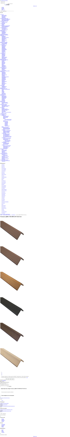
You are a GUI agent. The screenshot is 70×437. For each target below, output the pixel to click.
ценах (27, 377)
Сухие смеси (3, 424)
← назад (2, 400)
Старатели (3, 432)
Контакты (3, 8)
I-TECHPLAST (4, 380)
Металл (3, 426)
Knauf (2, 430)
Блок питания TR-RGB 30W (3, 404)
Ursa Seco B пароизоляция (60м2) (4, 403)
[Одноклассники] (13, 379)
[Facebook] (11, 379)
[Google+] (7, 379)
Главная (3, 7)
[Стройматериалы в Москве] (4, 0)
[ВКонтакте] (9, 379)
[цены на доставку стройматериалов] (5, 214)
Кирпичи (3, 425)
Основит (3, 431)
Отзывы (3, 421)
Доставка (3, 419)
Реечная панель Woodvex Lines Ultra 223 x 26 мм (6, 409)
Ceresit (2, 429)
